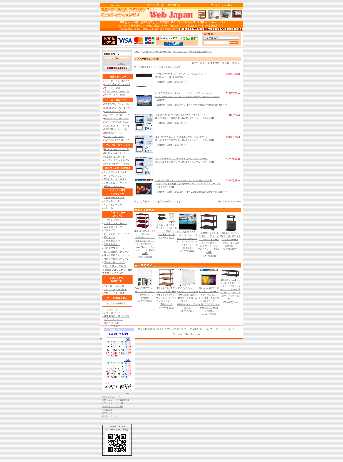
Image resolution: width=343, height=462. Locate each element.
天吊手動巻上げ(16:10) (201, 51)
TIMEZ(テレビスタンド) (116, 104)
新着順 (235, 62)
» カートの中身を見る (117, 303)
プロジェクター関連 (114, 95)
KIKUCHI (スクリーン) (115, 129)
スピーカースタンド (114, 197)
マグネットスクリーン (115, 223)
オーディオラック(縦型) (116, 160)
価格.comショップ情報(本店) (115, 400)
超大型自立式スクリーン (116, 251)
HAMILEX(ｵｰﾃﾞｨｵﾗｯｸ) (115, 111)
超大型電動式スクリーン (116, 255)
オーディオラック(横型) (116, 163)
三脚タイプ (109, 230)
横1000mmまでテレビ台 (116, 149)
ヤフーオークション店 (112, 406)
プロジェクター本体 (114, 293)
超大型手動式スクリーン (116, 258)
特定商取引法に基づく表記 (151, 329)
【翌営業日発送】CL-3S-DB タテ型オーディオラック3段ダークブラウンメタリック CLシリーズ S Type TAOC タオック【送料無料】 (209, 243)
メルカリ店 (107, 409)
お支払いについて (113, 319)
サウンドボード (112, 201)
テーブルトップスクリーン (114, 220)
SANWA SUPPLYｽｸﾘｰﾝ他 (116, 140)
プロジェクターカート (115, 289)
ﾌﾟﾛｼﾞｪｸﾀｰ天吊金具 (114, 286)
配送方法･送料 (111, 322)
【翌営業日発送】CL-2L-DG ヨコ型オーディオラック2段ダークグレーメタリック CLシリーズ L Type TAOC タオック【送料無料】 (230, 289)
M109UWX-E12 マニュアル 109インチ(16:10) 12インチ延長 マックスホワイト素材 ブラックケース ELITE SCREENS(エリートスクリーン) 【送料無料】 (188, 183)
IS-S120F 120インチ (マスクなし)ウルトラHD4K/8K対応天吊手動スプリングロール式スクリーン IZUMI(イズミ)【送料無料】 (187, 298)
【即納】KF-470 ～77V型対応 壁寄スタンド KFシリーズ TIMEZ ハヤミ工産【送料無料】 (230, 239)
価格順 (225, 62)
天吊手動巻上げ (180, 51)
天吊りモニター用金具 (115, 183)
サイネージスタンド (114, 175)
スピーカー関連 (112, 88)
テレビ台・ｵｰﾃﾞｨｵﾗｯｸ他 (116, 81)
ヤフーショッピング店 (112, 403)
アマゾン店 (107, 413)
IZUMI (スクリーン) (114, 132)
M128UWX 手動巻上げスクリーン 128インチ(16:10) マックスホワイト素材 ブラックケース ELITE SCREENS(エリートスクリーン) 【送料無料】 (187, 96)
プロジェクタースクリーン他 (157, 51)
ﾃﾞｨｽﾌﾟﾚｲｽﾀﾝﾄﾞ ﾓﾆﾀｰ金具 (117, 84)
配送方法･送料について (201, 329)
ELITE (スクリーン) (114, 136)
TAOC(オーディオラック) (117, 115)
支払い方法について (177, 329)
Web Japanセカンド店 (112, 416)
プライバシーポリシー (226, 329)
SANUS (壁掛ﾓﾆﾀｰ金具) (116, 122)
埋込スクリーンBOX (114, 262)
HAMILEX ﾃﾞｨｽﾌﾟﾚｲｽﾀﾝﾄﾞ (117, 107)
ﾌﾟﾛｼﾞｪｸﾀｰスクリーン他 (116, 91)
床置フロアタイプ (113, 227)
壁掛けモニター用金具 (115, 179)
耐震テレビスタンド (114, 156)
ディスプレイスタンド (115, 172)
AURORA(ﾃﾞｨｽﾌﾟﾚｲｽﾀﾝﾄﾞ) (117, 125)
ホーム (137, 51)
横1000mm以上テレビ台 (116, 153)
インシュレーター (113, 204)
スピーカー (109, 208)
